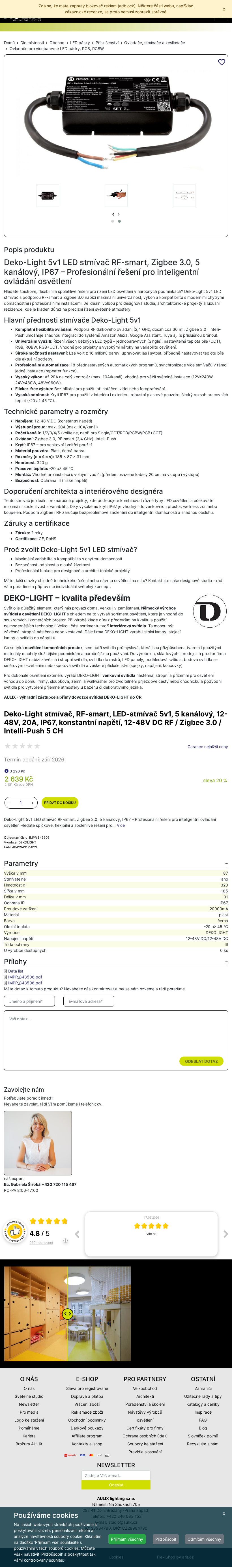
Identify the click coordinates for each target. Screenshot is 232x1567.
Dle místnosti (32, 42)
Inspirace (203, 1412)
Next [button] (226, 1234)
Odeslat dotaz (201, 1061)
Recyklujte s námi (203, 1443)
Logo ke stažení (29, 1420)
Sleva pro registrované (87, 1388)
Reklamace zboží (87, 1412)
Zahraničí (203, 1388)
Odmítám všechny (204, 1539)
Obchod (57, 42)
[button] (112, 221)
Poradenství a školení (145, 1404)
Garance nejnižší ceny (208, 746)
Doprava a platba (87, 1396)
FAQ (203, 1420)
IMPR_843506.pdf (25, 976)
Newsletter (29, 1404)
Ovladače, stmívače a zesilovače (154, 42)
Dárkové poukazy (87, 1428)
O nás (29, 1388)
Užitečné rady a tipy (203, 1396)
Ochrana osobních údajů (145, 1435)
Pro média (29, 1412)
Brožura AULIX (29, 1443)
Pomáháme (29, 1428)
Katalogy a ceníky (203, 1404)
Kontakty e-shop (87, 1443)
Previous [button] (76, 1234)
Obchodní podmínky (87, 1420)
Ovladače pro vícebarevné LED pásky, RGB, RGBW (57, 48)
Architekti (145, 1396)
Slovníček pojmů (203, 1435)
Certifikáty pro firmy (145, 1428)
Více (121, 825)
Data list (15, 971)
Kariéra (29, 1435)
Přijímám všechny (127, 1539)
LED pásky (80, 42)
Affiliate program (87, 1435)
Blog (203, 1428)
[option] (151, 1234)
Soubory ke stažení (145, 1443)
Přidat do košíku (60, 802)
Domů (9, 42)
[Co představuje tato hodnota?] (6, 771)
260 (41, 1242)
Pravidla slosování (145, 1451)
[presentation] (113, 214)
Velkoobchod (145, 1388)
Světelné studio (29, 1396)
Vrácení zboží (87, 1404)
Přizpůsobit (165, 1539)
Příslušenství (107, 42)
